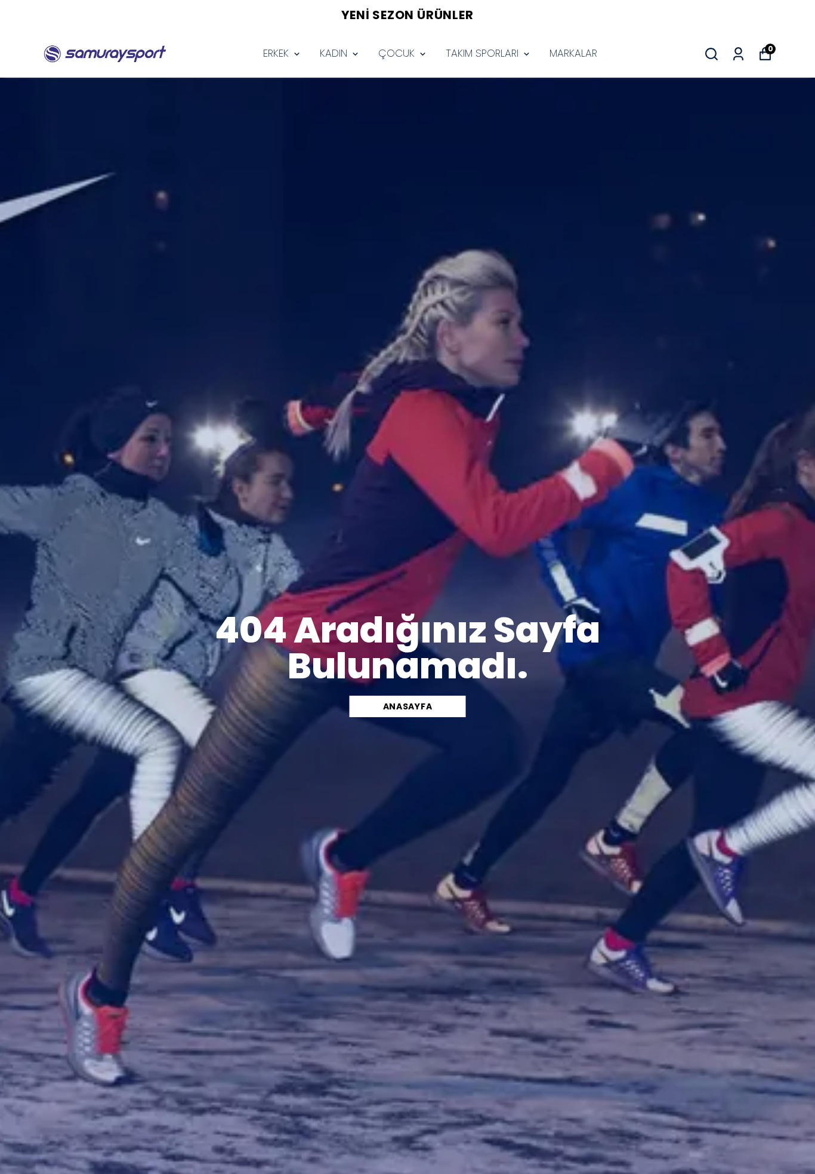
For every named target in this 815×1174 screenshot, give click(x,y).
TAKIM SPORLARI (482, 53)
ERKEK (276, 53)
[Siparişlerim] (738, 54)
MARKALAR (573, 53)
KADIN (333, 53)
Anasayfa (408, 706)
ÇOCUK (396, 53)
